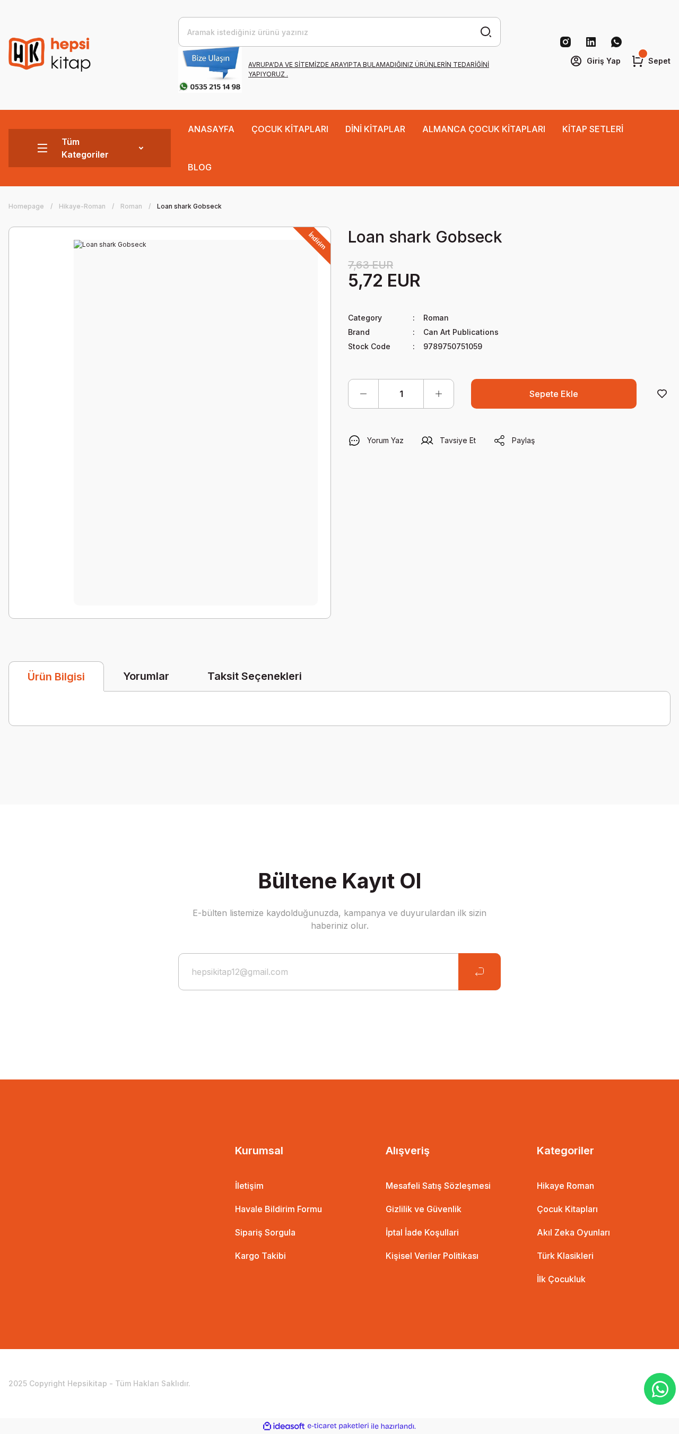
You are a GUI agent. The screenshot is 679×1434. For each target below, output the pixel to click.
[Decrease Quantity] (363, 393)
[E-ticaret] (338, 1426)
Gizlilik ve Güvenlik (424, 1209)
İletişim (249, 1185)
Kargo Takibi (260, 1255)
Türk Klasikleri (565, 1255)
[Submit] (479, 971)
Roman (436, 317)
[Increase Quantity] (439, 393)
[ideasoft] (284, 1426)
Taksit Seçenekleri (254, 676)
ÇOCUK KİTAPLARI (289, 129)
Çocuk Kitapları (567, 1209)
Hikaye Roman (565, 1185)
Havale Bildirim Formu (278, 1209)
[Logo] (50, 55)
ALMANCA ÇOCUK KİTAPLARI (483, 129)
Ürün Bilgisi (56, 676)
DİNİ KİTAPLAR (375, 129)
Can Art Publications (461, 331)
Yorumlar (146, 676)
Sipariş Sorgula (265, 1232)
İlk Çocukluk (561, 1279)
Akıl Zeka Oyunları (573, 1232)
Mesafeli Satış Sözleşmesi (438, 1185)
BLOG (200, 167)
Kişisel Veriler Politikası (432, 1255)
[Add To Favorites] (662, 393)
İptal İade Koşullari (422, 1232)
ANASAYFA (211, 129)
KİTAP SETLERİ (592, 129)
